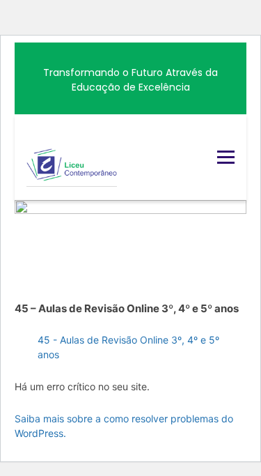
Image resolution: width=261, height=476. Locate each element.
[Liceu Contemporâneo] (71, 157)
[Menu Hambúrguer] (226, 157)
